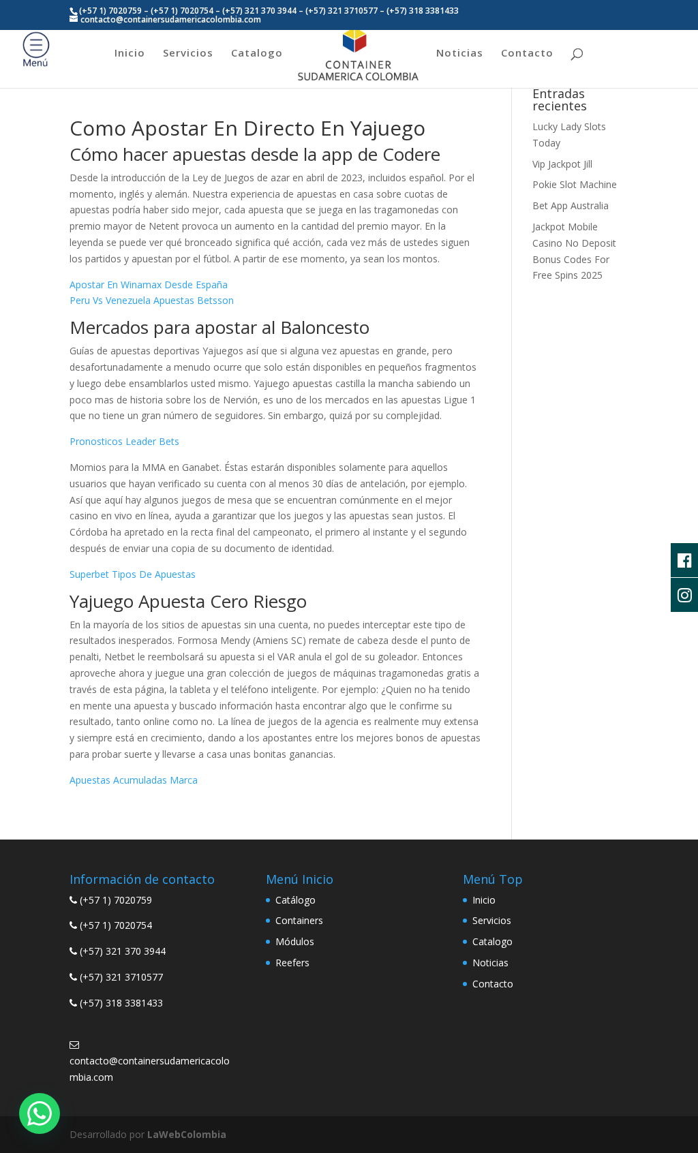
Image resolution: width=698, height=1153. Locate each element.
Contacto (527, 53)
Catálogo (295, 899)
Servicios (188, 53)
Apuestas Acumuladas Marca (134, 779)
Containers (299, 920)
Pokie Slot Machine (574, 184)
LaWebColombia (186, 1134)
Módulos (294, 941)
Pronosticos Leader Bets (124, 441)
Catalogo (257, 53)
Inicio (130, 53)
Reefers (292, 962)
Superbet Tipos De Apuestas (133, 574)
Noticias (459, 53)
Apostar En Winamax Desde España (149, 284)
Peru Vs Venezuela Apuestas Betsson (152, 300)
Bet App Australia (570, 205)
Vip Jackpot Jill (562, 163)
